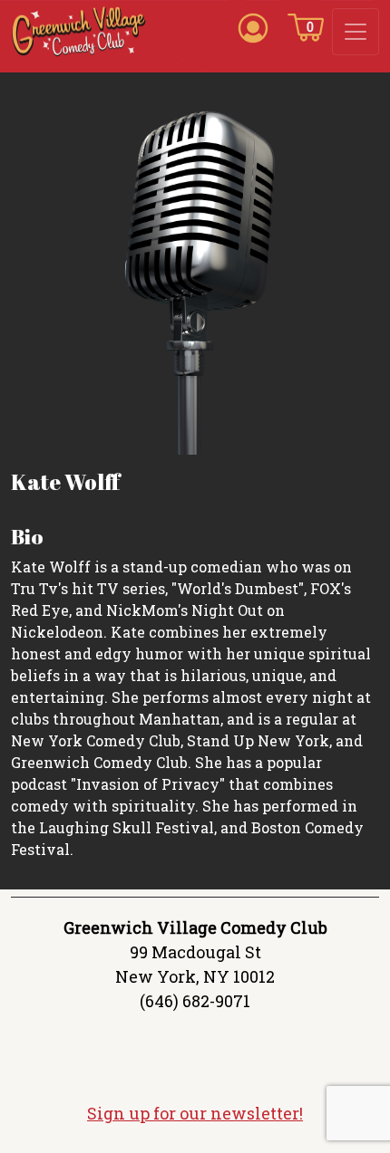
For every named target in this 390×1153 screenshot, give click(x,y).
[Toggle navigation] (355, 31)
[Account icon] (253, 26)
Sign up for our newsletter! (195, 1113)
